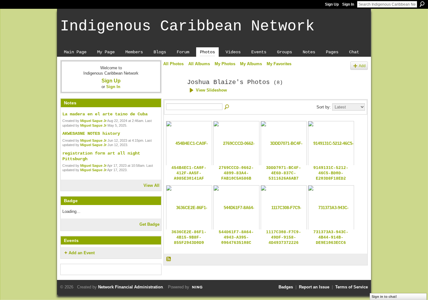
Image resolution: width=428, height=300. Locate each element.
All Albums (199, 63)
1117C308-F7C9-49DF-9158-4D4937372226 (283, 237)
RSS (169, 259)
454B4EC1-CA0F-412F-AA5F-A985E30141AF (188, 173)
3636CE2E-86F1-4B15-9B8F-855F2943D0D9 (188, 237)
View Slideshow (211, 90)
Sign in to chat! (384, 296)
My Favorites (279, 63)
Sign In (348, 4)
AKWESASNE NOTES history (91, 133)
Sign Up (332, 4)
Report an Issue (314, 287)
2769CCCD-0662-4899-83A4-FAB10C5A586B (236, 173)
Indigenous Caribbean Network (187, 26)
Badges (286, 287)
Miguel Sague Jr (93, 121)
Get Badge (149, 224)
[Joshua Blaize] (173, 96)
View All (151, 185)
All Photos (173, 63)
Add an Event (82, 252)
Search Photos (227, 107)
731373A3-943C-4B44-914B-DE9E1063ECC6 (330, 237)
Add (362, 66)
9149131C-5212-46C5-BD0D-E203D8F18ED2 (330, 173)
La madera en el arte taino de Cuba (105, 114)
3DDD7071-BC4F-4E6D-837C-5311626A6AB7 (283, 173)
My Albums (251, 63)
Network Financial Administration (130, 287)
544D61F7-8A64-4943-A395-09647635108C (236, 237)
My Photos (225, 63)
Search (422, 4)
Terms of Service (351, 287)
